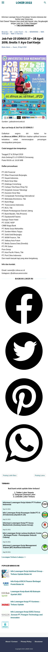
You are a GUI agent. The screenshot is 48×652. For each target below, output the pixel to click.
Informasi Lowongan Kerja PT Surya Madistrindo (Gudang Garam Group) (18, 524)
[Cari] (45, 3)
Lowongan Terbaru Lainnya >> (14, 557)
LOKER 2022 (24, 3)
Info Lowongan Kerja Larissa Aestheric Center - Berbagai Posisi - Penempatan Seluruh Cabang (22, 535)
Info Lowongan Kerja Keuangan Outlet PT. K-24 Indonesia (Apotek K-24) (22, 514)
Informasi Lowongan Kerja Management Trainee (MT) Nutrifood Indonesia (20, 546)
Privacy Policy (26, 641)
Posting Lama (40, 475)
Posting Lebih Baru (9, 475)
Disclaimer (39, 641)
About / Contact (11, 641)
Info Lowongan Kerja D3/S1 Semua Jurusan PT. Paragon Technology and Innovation (27, 614)
